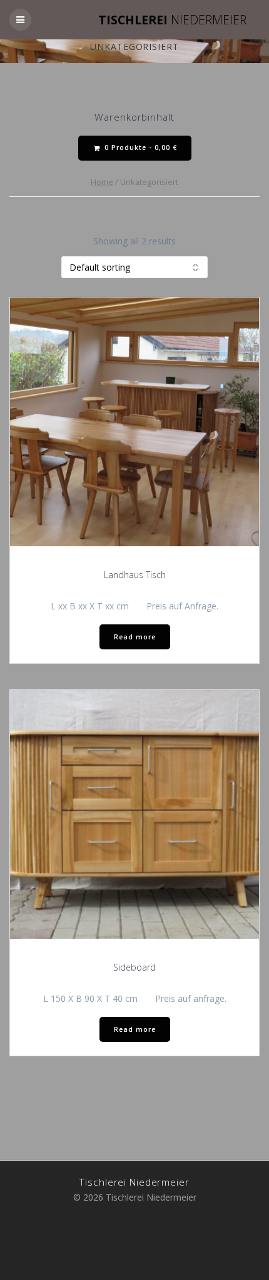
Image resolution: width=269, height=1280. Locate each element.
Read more (135, 636)
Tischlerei (172, 20)
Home (102, 182)
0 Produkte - (139, 147)
